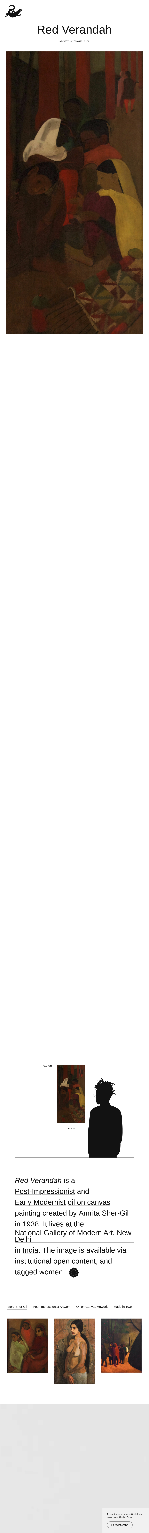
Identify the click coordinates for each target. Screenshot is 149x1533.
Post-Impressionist (45, 1191)
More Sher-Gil (17, 1307)
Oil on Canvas (89, 1202)
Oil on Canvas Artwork (92, 1307)
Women (51, 1272)
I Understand (119, 1525)
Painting (27, 1213)
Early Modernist (40, 1202)
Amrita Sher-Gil (71, 41)
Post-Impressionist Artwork (51, 1307)
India (30, 1250)
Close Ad (129, 926)
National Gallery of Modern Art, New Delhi (73, 1236)
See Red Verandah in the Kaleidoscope (74, 1272)
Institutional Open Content (55, 1261)
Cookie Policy (125, 1517)
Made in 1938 (123, 1307)
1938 (31, 1224)
